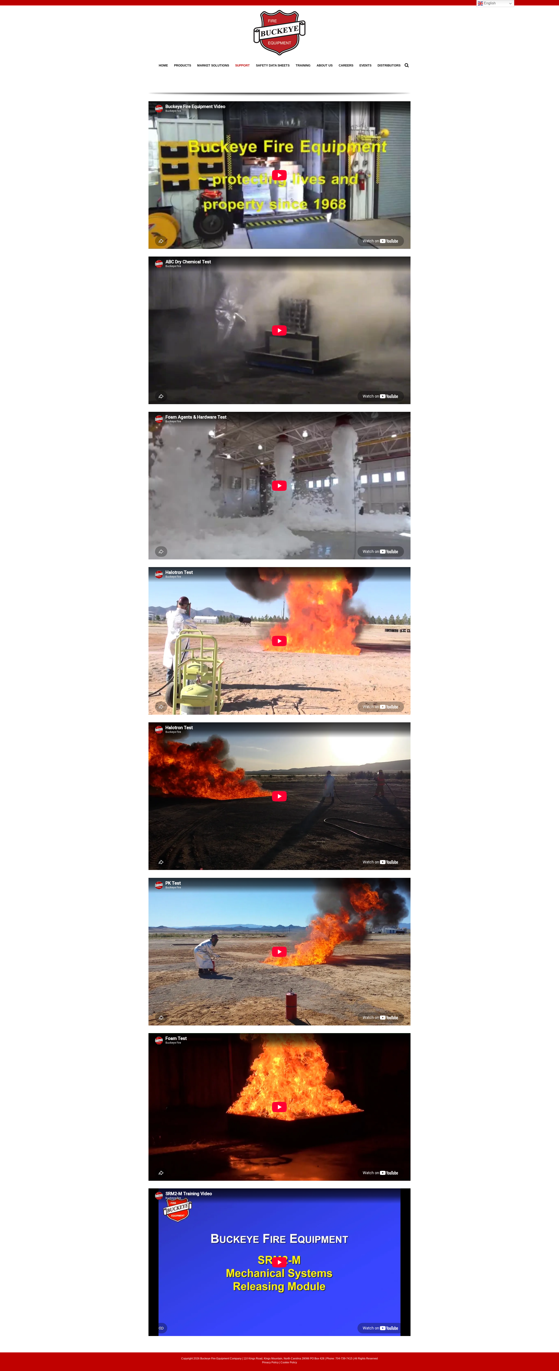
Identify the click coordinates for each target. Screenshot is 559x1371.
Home (163, 65)
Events (365, 65)
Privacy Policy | (271, 1362)
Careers (346, 65)
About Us (325, 65)
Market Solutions (213, 65)
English (489, 3)
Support (242, 65)
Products (182, 65)
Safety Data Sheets (273, 65)
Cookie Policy (289, 1362)
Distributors (389, 65)
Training (303, 65)
